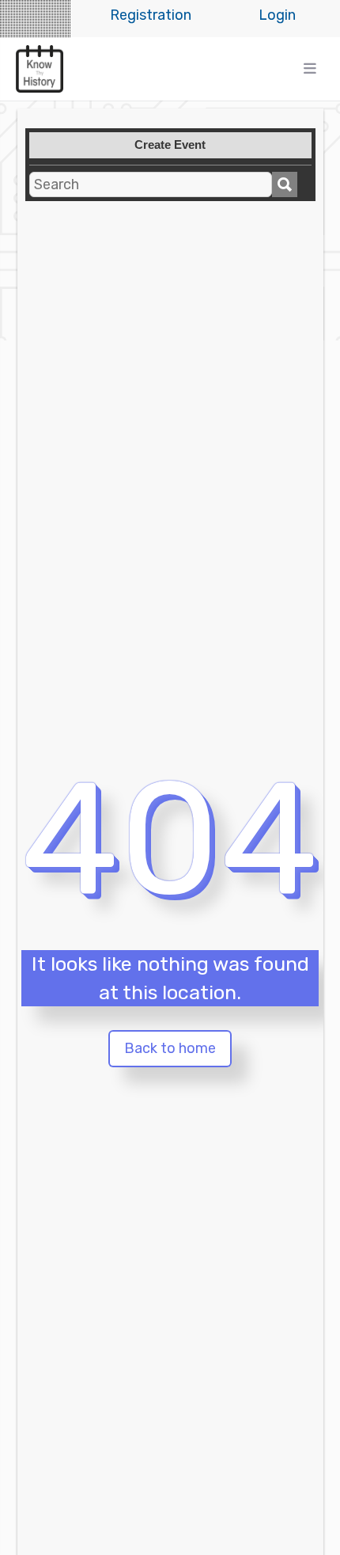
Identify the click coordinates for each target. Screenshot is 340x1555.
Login (277, 15)
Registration (150, 15)
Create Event (170, 144)
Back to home (170, 1048)
